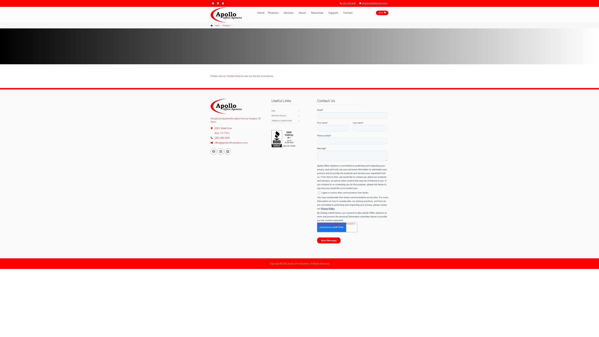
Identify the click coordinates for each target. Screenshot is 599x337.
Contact (348, 12)
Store (380, 13)
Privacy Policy (279, 116)
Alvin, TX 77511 (222, 133)
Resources (317, 12)
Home (260, 12)
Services (288, 12)
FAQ (273, 111)
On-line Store (234, 76)
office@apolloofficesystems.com (375, 3)
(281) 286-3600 (349, 3)
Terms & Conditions (282, 121)
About (302, 12)
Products (273, 12)
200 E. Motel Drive (223, 128)
